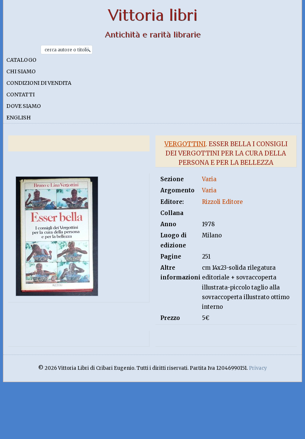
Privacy (258, 368)
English (18, 117)
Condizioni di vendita (38, 83)
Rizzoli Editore (222, 201)
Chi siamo (21, 71)
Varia (209, 179)
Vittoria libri (153, 15)
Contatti (20, 94)
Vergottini (185, 144)
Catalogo (21, 60)
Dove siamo (23, 106)
